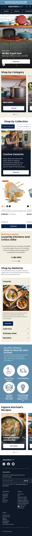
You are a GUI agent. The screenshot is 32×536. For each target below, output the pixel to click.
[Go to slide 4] (18, 65)
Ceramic (6, 11)
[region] (16, 41)
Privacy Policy (6, 515)
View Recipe (13, 446)
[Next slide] (30, 2)
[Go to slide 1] (13, 65)
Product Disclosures (23, 503)
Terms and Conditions (21, 484)
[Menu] (2, 6)
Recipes (4, 502)
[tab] (8, 126)
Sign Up (26, 480)
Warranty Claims (22, 497)
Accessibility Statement (5, 522)
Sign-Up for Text (22, 505)
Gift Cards (5, 500)
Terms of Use (6, 516)
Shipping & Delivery (23, 500)
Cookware (5, 494)
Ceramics (5, 497)
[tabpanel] (16, 179)
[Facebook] (8, 464)
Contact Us (21, 494)
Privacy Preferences (21, 507)
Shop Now (16, 61)
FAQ (19, 495)
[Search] (5, 6)
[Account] (26, 6)
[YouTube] (13, 464)
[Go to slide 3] (16, 65)
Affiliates (4, 519)
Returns (4, 518)
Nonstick (16, 11)
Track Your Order (22, 498)
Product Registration (23, 502)
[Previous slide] (1, 2)
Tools (3, 498)
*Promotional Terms (8, 524)
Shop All (13, 108)
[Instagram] (3, 464)
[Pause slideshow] (3, 64)
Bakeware (5, 495)
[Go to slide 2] (15, 65)
